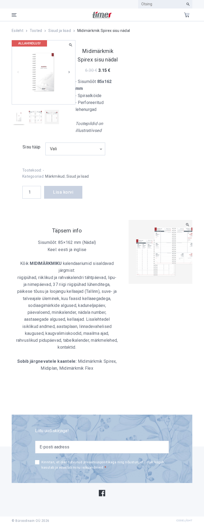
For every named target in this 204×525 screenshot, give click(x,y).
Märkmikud (55, 176)
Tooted (36, 30)
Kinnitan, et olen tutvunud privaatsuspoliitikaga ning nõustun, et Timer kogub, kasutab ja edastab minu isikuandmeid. (103, 464)
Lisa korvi (63, 192)
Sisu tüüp (31, 146)
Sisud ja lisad (59, 30)
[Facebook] (102, 492)
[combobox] (75, 149)
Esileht (17, 30)
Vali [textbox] (53, 148)
